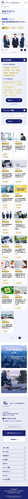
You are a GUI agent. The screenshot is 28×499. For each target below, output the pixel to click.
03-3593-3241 (10, 418)
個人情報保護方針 (14, 489)
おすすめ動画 (6, 70)
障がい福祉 (13, 95)
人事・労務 (5, 448)
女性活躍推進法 (19, 90)
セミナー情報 (6, 467)
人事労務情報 (6, 67)
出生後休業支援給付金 (9, 87)
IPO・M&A (5, 452)
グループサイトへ (13, 427)
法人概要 (4, 460)
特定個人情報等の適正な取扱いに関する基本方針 (14, 491)
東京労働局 (20, 84)
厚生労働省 (18, 92)
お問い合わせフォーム (13, 433)
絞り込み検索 (7, 60)
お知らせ (4, 463)
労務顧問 (6, 73)
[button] (22, 50)
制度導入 (18, 70)
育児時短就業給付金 (8, 90)
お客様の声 (5, 456)
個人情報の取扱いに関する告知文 (14, 492)
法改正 (13, 70)
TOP (2, 6)
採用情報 (13, 439)
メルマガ (4, 475)
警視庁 (5, 92)
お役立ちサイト (15, 67)
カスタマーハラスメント (9, 84)
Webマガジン (6, 471)
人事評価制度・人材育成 (9, 75)
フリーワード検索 (8, 110)
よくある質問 (6, 479)
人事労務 (6, 95)
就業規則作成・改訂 (13, 73)
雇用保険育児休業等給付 (9, 82)
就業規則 (12, 92)
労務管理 (19, 82)
